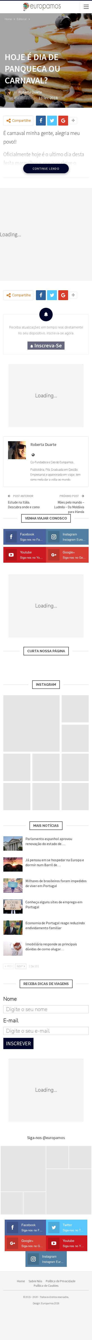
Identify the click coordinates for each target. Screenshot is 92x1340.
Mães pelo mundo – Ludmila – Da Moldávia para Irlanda (69, 507)
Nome (10, 999)
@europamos (54, 1137)
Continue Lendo (46, 168)
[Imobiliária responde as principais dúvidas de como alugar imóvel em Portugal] (13, 949)
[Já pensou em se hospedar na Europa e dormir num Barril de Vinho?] (13, 864)
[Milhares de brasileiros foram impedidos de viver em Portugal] (13, 885)
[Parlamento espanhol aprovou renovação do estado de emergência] (13, 843)
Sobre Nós (35, 1281)
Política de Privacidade (60, 1281)
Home (21, 1281)
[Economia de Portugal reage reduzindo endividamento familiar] (13, 927)
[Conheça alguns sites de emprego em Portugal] (13, 906)
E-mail (10, 1020)
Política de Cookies (46, 1286)
